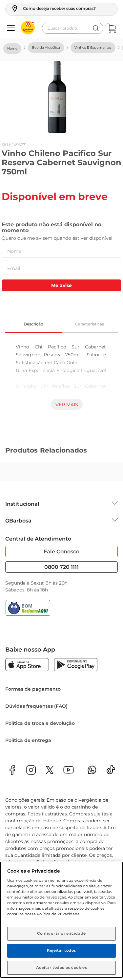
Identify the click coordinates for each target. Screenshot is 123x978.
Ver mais (66, 405)
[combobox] (72, 28)
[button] (53, 8)
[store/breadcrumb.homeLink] (12, 48)
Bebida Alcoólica (46, 47)
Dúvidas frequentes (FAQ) (36, 706)
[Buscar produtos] (96, 28)
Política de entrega (28, 740)
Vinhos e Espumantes (93, 47)
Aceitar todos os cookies (61, 967)
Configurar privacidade (61, 933)
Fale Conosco (61, 551)
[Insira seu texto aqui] (111, 772)
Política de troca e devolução (40, 723)
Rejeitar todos (61, 950)
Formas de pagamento (33, 689)
